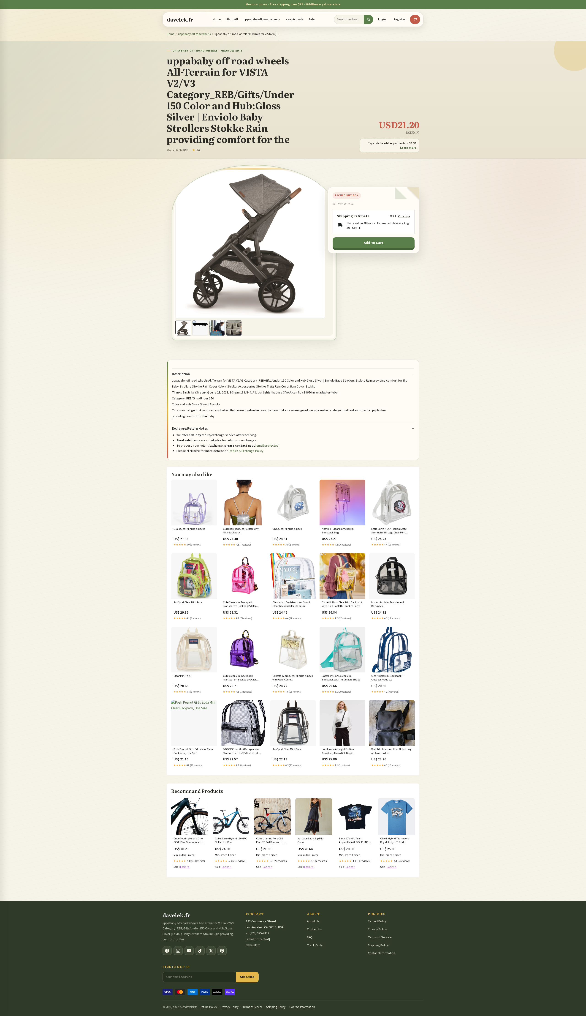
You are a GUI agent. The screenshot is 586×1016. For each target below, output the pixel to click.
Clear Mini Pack (182, 676)
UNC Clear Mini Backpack (287, 529)
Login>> (185, 867)
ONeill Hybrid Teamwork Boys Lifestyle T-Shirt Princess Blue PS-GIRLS (394, 841)
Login (382, 19)
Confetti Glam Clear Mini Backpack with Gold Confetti (292, 678)
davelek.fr (180, 19)
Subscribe (247, 977)
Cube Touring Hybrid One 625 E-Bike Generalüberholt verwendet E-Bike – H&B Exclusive (189, 841)
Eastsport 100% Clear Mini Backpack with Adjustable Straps (341, 678)
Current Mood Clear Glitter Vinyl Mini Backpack (241, 531)
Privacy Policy (377, 929)
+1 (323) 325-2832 (257, 933)
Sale (312, 19)
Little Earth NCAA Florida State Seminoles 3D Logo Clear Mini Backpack (389, 531)
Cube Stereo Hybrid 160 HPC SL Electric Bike (231, 840)
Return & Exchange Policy (246, 451)
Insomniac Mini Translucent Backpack (387, 604)
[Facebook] (167, 950)
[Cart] (415, 19)
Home (217, 19)
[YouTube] (189, 950)
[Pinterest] (222, 950)
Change (404, 216)
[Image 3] (217, 328)
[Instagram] (178, 950)
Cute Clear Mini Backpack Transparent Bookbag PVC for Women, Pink (239, 605)
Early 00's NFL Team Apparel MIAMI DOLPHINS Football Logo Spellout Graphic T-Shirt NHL (353, 841)
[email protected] (267, 445)
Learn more (408, 148)
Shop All (232, 19)
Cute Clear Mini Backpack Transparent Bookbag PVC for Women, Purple (239, 678)
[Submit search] (368, 19)
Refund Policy (377, 921)
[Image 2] (200, 328)
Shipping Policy (378, 945)
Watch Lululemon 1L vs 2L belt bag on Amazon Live (391, 751)
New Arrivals (294, 19)
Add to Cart (373, 242)
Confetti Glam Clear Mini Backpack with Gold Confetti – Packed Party (342, 604)
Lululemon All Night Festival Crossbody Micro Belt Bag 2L (338, 751)
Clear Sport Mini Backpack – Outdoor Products (387, 678)
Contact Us (314, 929)
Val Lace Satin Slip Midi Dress (311, 840)
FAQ (309, 937)
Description (181, 374)
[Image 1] (183, 328)
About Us (313, 921)
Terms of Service (380, 937)
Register (399, 19)
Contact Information (381, 953)
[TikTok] (200, 950)
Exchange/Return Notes (190, 428)
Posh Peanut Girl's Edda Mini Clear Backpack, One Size (193, 751)
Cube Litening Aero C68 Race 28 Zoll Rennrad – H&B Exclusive (272, 841)
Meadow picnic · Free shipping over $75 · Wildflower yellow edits (293, 4)
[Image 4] (234, 328)
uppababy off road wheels (262, 19)
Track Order (315, 945)
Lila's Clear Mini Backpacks (189, 529)
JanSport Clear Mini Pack (188, 602)
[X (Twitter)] (211, 950)
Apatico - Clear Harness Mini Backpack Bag (338, 531)
